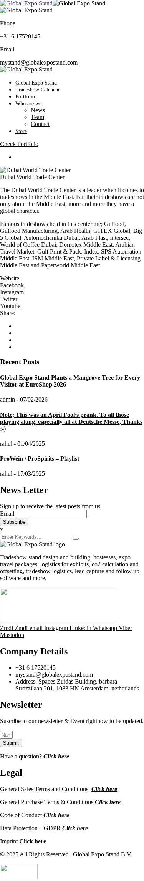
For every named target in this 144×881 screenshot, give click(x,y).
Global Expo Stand (36, 83)
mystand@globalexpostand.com (39, 62)
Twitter (8, 299)
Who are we (28, 103)
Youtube (10, 306)
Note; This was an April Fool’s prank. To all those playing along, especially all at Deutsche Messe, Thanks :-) (71, 421)
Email (7, 513)
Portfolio (25, 97)
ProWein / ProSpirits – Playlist (39, 458)
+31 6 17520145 (20, 36)
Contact (40, 124)
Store (21, 131)
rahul (6, 443)
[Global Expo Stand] (26, 3)
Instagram (12, 292)
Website (9, 278)
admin (7, 399)
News (38, 110)
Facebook (12, 285)
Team (37, 117)
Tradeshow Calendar (37, 90)
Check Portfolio (19, 144)
